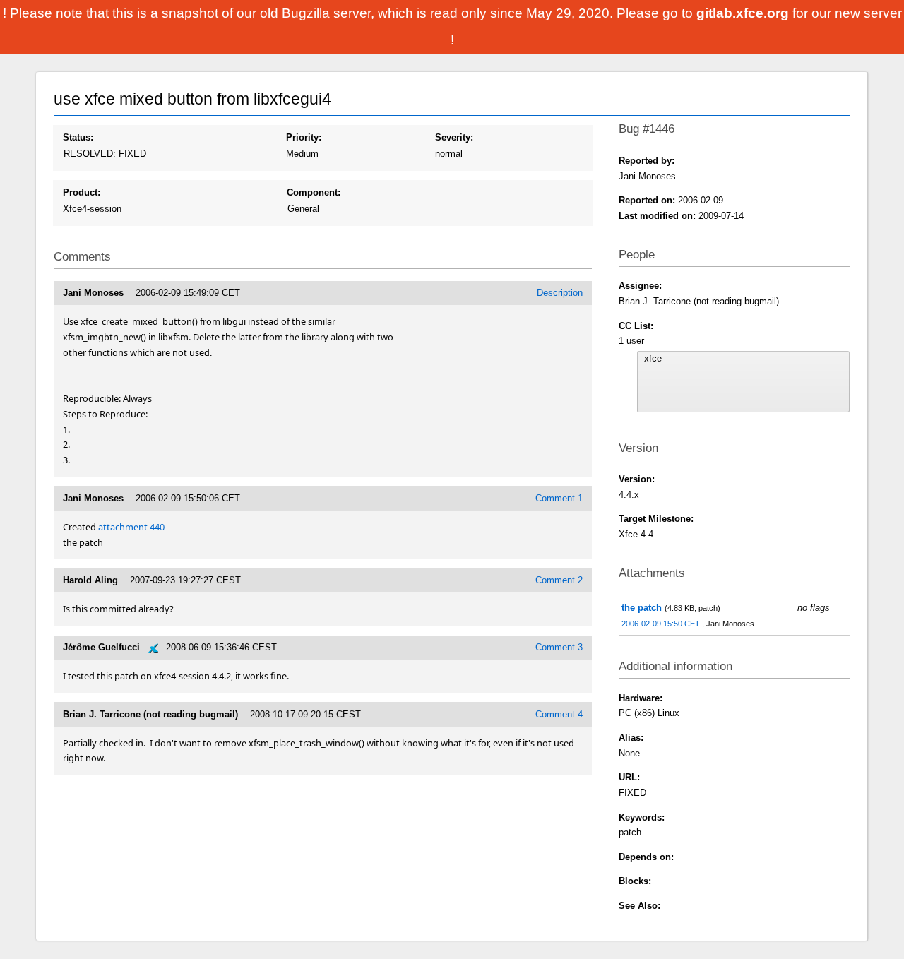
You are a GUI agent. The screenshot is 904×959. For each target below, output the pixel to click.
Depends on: (646, 857)
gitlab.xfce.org (744, 13)
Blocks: (635, 881)
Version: (637, 479)
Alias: (631, 737)
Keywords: (642, 817)
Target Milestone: (656, 518)
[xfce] (744, 358)
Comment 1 (559, 498)
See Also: (639, 905)
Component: (313, 192)
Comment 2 (559, 580)
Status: (78, 137)
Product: (81, 192)
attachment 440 (131, 526)
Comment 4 (559, 714)
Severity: (454, 137)
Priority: (303, 137)
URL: (629, 777)
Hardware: (640, 698)
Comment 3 (559, 647)
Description (560, 292)
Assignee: (640, 285)
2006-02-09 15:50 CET (662, 623)
